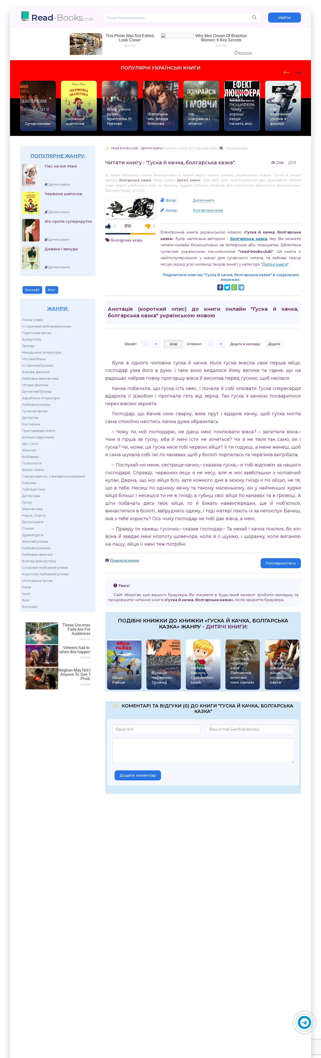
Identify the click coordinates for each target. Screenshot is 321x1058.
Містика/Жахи (34, 359)
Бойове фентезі (35, 372)
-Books (62, 17)
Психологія (31, 463)
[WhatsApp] (234, 287)
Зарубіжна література (40, 398)
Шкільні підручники (38, 437)
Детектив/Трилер (37, 391)
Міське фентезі (35, 385)
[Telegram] (241, 287)
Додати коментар (138, 775)
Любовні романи (36, 404)
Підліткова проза (36, 333)
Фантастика (32, 509)
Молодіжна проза (37, 581)
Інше (26, 594)
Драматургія (32, 535)
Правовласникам (124, 560)
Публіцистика (33, 489)
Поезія (28, 528)
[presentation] (286, 71)
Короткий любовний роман (45, 574)
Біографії (32, 290)
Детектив (30, 418)
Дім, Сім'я (30, 444)
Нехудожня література (41, 352)
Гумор (27, 502)
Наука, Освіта (33, 515)
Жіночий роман (35, 541)
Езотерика (31, 424)
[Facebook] (220, 287)
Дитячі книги (32, 522)
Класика (29, 483)
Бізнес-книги (33, 470)
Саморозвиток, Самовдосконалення (53, 476)
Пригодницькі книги (38, 431)
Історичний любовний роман (46, 326)
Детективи (31, 496)
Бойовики (30, 457)
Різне (26, 587)
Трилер (28, 346)
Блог (52, 290)
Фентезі (29, 450)
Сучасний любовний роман (45, 567)
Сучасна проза (34, 411)
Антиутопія (31, 339)
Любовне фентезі (37, 554)
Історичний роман (37, 365)
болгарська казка (135, 180)
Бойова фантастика (39, 561)
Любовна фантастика (40, 378)
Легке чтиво (32, 320)
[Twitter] (227, 287)
